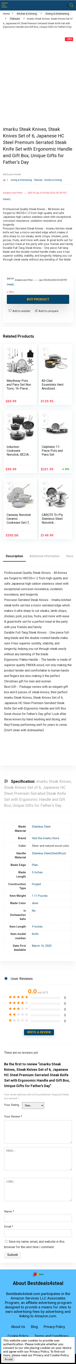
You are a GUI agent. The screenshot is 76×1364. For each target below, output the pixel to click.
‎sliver (35, 903)
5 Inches (37, 872)
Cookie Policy (18, 1336)
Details (6, 199)
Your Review (13, 1116)
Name (9, 1211)
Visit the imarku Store (45, 838)
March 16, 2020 (41, 946)
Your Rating (11, 1105)
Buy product (38, 299)
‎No (34, 910)
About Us (18, 1327)
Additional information (44, 556)
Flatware (15, 18)
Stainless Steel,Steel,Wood (49, 853)
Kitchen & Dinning (27, 13)
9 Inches (37, 926)
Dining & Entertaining (57, 13)
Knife (35, 934)
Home (6, 13)
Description (14, 556)
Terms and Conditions (51, 1336)
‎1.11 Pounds (40, 896)
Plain (35, 865)
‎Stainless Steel (41, 826)
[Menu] (4, 5)
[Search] (70, 5)
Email (8, 1226)
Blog (34, 1327)
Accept (9, 1359)
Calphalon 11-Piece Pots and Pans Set (52, 450)
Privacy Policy (54, 1327)
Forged (36, 884)
